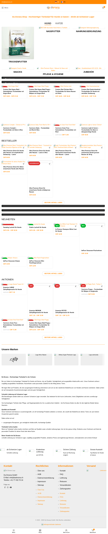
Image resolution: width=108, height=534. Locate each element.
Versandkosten (65, 485)
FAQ (61, 474)
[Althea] (66, 359)
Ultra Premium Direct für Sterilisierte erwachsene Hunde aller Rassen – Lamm (65, 152)
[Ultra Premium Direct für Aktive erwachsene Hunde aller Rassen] (14, 163)
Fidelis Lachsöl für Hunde (37, 227)
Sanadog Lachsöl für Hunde (12, 227)
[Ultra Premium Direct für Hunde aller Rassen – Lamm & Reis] (40, 146)
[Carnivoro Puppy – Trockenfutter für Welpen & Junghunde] (92, 285)
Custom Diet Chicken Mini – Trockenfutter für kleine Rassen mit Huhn (65, 91)
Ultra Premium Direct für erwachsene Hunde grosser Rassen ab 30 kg (90, 152)
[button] (24, 147)
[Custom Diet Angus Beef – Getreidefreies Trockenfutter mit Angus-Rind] (14, 86)
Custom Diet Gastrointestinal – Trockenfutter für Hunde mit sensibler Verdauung (91, 91)
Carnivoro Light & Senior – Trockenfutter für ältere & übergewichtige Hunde (90, 130)
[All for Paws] (14, 359)
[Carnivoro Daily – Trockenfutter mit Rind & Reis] (40, 125)
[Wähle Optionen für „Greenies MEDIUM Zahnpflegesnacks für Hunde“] (50, 286)
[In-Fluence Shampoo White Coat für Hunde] (66, 225)
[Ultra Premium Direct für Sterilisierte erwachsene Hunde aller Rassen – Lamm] (66, 146)
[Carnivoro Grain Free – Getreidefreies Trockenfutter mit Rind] (66, 125)
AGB (39, 474)
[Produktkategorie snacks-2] (18, 70)
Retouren (63, 481)
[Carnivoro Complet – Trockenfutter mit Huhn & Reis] (14, 125)
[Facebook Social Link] (5, 487)
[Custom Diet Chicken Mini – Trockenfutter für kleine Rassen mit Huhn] (66, 86)
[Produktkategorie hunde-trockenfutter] (18, 45)
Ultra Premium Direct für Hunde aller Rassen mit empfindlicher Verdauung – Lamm (13, 152)
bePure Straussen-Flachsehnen (91, 250)
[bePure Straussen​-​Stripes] (14, 258)
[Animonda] (93, 359)
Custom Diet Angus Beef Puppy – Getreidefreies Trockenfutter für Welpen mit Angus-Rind (40, 91)
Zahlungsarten (65, 489)
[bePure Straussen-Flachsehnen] (92, 235)
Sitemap (41, 485)
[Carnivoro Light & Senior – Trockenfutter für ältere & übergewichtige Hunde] (92, 125)
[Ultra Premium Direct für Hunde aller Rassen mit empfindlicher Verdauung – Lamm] (14, 146)
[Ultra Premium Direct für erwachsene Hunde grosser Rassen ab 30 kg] (92, 146)
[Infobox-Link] (39, 452)
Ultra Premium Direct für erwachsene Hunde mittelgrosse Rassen (39, 190)
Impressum (42, 481)
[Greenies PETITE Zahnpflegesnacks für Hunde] (66, 295)
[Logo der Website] (53, 7)
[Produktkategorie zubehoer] (89, 70)
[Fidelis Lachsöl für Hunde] (40, 224)
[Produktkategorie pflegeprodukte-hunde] (53, 72)
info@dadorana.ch (7, 2)
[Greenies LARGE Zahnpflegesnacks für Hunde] (14, 284)
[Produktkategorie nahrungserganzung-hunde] (89, 30)
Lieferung (63, 478)
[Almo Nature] (40, 359)
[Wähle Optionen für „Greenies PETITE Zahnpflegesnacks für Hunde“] (76, 286)
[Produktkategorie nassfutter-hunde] (53, 30)
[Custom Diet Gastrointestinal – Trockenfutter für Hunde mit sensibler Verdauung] (92, 86)
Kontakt (62, 471)
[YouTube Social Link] (10, 487)
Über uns (41, 471)
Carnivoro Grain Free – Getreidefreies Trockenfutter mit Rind (65, 130)
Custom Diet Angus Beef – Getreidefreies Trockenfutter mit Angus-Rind (13, 91)
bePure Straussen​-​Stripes (11, 261)
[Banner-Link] (53, 78)
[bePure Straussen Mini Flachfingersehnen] (40, 258)
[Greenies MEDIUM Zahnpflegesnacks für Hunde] (40, 295)
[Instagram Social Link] (7, 487)
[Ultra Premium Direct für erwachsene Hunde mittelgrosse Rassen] (40, 173)
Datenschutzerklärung (46, 478)
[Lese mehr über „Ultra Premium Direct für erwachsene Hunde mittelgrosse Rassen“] (50, 164)
